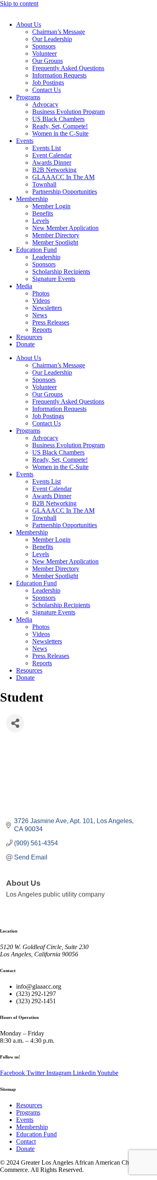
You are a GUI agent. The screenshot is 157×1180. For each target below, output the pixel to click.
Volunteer (44, 53)
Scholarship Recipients (61, 271)
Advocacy (45, 104)
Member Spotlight (55, 242)
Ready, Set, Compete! (60, 126)
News (39, 315)
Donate (25, 344)
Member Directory (55, 235)
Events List (46, 148)
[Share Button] (15, 723)
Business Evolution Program (68, 111)
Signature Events (53, 278)
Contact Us (46, 89)
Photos (41, 293)
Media (24, 286)
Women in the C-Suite (60, 133)
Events (24, 140)
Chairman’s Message (58, 31)
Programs (28, 97)
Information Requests (59, 75)
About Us (28, 24)
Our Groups (47, 60)
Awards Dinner (51, 162)
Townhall (44, 184)
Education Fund (36, 249)
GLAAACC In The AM (63, 177)
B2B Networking (54, 169)
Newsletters (47, 307)
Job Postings (48, 82)
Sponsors (44, 46)
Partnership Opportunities (64, 191)
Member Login (51, 206)
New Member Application (65, 227)
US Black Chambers (58, 118)
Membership (32, 198)
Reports (42, 329)
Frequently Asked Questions (68, 68)
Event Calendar (52, 155)
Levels (40, 220)
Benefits (42, 213)
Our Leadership (52, 39)
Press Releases (50, 322)
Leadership (46, 257)
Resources (29, 336)
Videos (41, 300)
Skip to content (19, 3)
